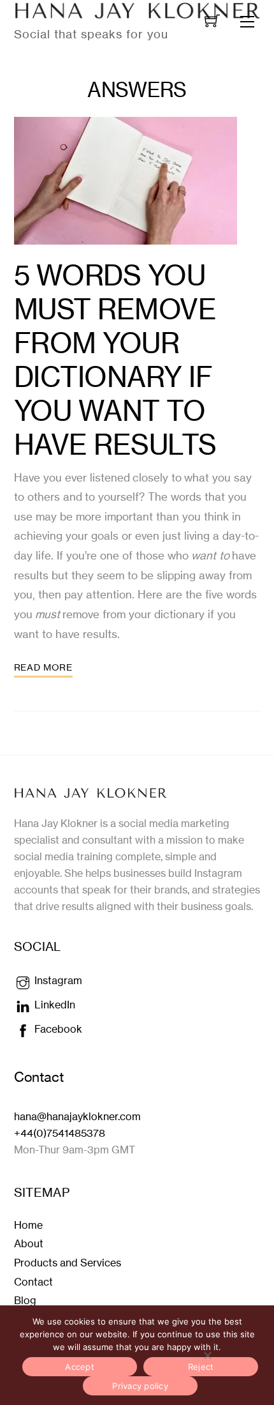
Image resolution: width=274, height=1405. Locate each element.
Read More (43, 667)
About (28, 1243)
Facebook (57, 1028)
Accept (79, 1367)
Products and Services (67, 1262)
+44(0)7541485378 (59, 1133)
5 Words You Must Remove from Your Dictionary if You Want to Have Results (115, 360)
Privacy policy (140, 1386)
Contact (33, 1281)
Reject (201, 1367)
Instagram (57, 980)
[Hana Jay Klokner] (90, 792)
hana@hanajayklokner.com (77, 1116)
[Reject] (207, 1355)
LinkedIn (53, 1004)
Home (28, 1225)
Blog (25, 1300)
